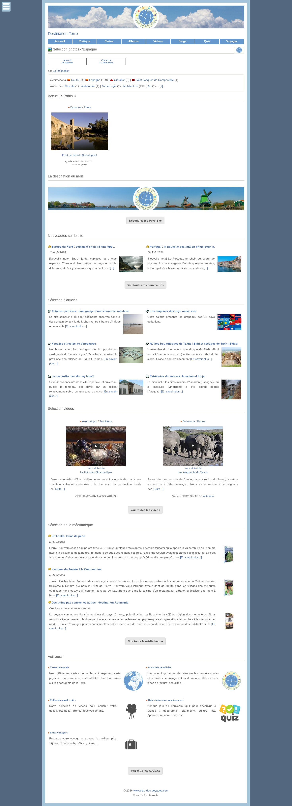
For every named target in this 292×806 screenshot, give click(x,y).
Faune (201, 421)
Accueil (60, 41)
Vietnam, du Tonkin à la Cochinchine (77, 569)
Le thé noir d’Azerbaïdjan (96, 472)
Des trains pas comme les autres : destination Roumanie (90, 602)
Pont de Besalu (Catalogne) (79, 155)
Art (149, 86)
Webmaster (208, 496)
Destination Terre (63, 33)
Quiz (207, 41)
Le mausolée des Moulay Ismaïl (73, 376)
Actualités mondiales (159, 667)
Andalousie (88, 86)
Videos (158, 41)
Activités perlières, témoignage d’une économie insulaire (90, 311)
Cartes (109, 41)
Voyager (231, 41)
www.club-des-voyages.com (150, 790)
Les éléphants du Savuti (193, 472)
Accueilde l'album (67, 61)
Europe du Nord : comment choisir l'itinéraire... (83, 246)
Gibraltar (119, 79)
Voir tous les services (145, 770)
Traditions (106, 421)
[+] (161, 86)
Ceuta (75, 79)
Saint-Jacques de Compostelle (154, 79)
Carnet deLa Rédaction (106, 61)
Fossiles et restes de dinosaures (74, 343)
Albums (133, 41)
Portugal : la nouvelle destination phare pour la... (183, 246)
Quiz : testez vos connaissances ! (166, 699)
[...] (112, 268)
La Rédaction (61, 70)
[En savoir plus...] (76, 326)
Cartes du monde (59, 667)
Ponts (87, 107)
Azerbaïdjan (89, 421)
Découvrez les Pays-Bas (145, 220)
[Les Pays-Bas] (146, 198)
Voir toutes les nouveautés (145, 285)
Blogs (183, 41)
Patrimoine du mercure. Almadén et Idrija (177, 376)
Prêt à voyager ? (59, 732)
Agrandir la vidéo (96, 468)
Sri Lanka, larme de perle (68, 536)
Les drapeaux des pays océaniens (173, 311)
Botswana (189, 421)
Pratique (84, 41)
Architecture (130, 86)
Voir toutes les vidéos (145, 509)
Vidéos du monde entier (63, 699)
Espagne (94, 79)
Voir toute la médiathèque (145, 641)
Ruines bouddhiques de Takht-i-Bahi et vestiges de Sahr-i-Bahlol (194, 343)
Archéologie (109, 86)
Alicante (69, 86)
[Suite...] (59, 488)
